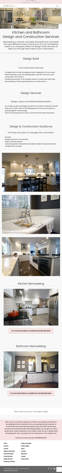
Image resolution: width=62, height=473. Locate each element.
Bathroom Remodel (9, 451)
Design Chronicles (26, 443)
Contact (23, 451)
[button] (57, 6)
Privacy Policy (25, 459)
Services (6, 446)
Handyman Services (9, 461)
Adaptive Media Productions (11, 470)
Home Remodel (8, 456)
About (23, 448)
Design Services (8, 459)
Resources (24, 453)
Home (5, 443)
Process (6, 448)
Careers (23, 456)
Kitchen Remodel (8, 453)
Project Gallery (25, 446)
